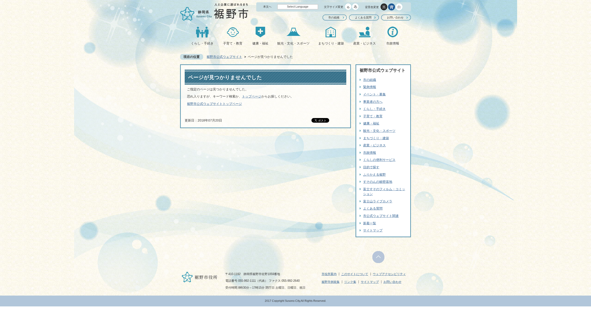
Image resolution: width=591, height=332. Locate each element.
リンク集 (350, 282)
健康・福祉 (260, 43)
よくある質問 (363, 17)
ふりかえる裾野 (374, 174)
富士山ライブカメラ (377, 201)
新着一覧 (369, 223)
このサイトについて (354, 274)
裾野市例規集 (331, 282)
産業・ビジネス (364, 43)
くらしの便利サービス (379, 160)
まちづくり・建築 (331, 43)
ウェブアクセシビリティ (389, 274)
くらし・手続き (202, 43)
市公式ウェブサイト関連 (381, 216)
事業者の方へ (373, 102)
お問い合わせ (395, 17)
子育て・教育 (232, 43)
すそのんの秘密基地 (377, 182)
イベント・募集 (374, 94)
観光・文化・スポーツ (293, 43)
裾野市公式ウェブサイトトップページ (214, 104)
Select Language (297, 6)
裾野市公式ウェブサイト (224, 57)
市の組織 (333, 17)
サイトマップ (373, 230)
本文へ (267, 6)
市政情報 (392, 43)
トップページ (251, 96)
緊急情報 (369, 87)
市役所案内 (329, 274)
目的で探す (371, 167)
